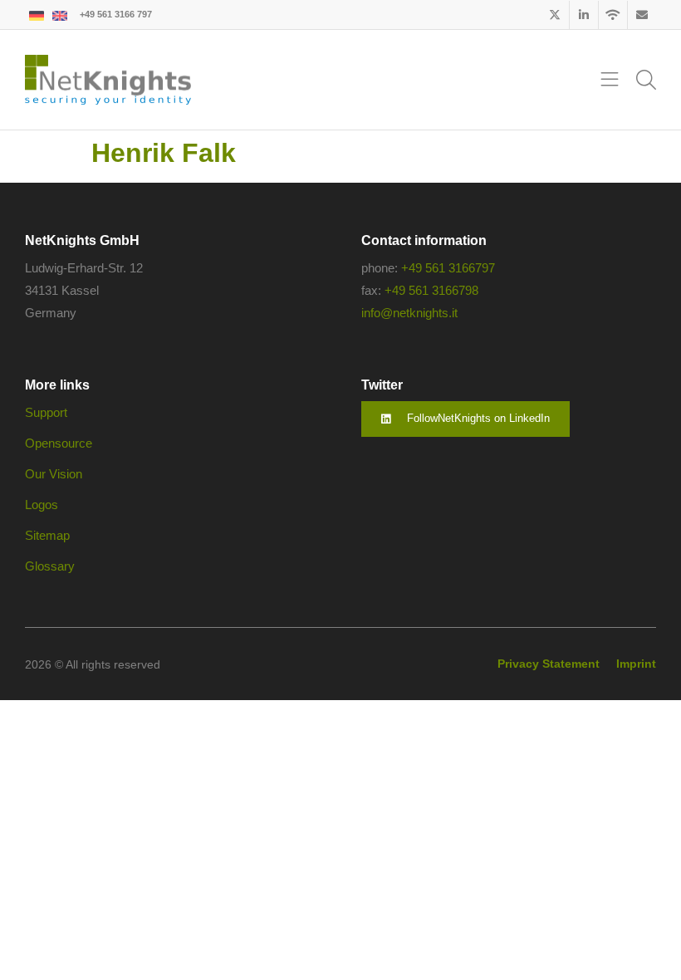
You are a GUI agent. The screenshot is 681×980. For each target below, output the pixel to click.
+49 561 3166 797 (116, 14)
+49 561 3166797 (448, 268)
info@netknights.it (409, 313)
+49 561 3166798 (431, 290)
